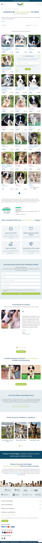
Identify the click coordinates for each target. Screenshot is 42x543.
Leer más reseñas (21, 351)
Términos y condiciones (5, 542)
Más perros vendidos (21, 384)
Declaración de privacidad (14, 542)
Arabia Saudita (27, 333)
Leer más (24, 330)
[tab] (17, 347)
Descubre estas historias (15, 473)
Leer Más (3, 21)
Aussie (23, 399)
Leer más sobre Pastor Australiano (21, 406)
